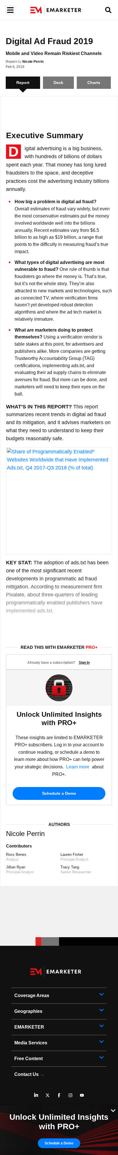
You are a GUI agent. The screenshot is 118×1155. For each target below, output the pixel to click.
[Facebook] (59, 1095)
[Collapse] (113, 1110)
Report (11, 62)
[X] (47, 1095)
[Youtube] (82, 1095)
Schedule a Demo (59, 793)
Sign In (84, 663)
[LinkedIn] (36, 1095)
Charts (93, 82)
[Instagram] (70, 1095)
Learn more (77, 766)
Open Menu (10, 10)
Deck (58, 82)
